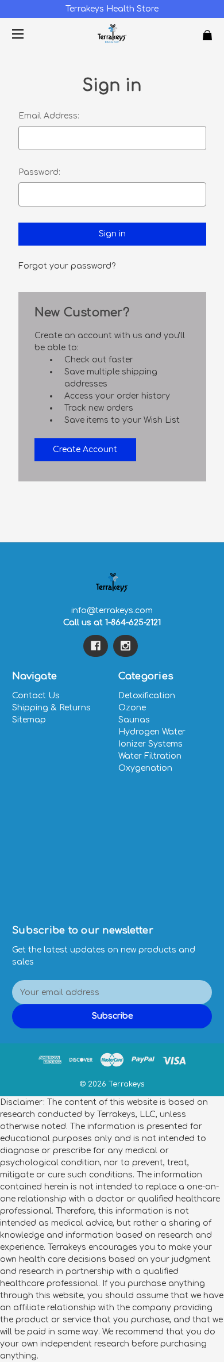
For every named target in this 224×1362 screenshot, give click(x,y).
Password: (39, 172)
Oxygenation (145, 768)
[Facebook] (96, 646)
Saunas (134, 720)
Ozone (132, 707)
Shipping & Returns (51, 707)
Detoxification (146, 695)
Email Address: (48, 116)
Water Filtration (149, 756)
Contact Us (36, 695)
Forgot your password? (66, 266)
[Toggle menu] (28, 33)
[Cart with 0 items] (192, 31)
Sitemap (29, 720)
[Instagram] (125, 646)
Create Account (85, 449)
